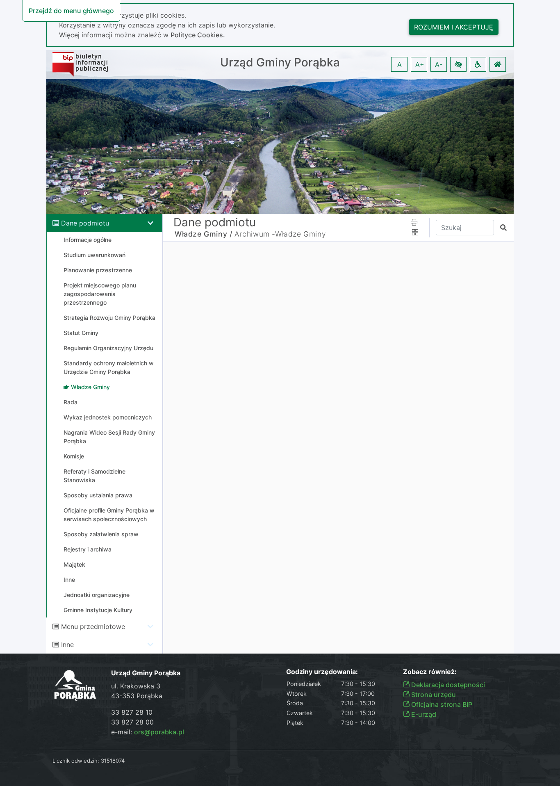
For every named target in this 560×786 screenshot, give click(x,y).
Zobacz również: (430, 672)
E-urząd (423, 714)
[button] (458, 64)
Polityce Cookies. (198, 35)
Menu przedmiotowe (93, 626)
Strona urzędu (433, 694)
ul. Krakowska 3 (135, 686)
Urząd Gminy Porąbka (280, 62)
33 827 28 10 (132, 712)
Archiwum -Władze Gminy (280, 234)
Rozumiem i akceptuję (453, 27)
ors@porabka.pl (159, 732)
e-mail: (147, 732)
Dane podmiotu (85, 223)
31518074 (113, 760)
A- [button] (438, 64)
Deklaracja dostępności (447, 685)
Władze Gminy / (203, 234)
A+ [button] (419, 64)
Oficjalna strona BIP (441, 704)
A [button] (399, 64)
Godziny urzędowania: (322, 672)
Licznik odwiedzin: (75, 760)
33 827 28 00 (132, 722)
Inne (67, 644)
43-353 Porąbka (136, 696)
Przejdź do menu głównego (71, 11)
